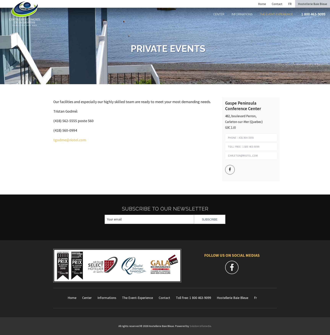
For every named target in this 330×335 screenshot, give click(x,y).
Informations (242, 14)
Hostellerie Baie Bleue (312, 4)
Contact (277, 4)
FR (290, 4)
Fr (255, 297)
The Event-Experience (276, 14)
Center (218, 14)
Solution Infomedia (200, 326)
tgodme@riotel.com (69, 139)
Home (262, 4)
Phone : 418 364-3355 (241, 137)
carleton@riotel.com (243, 155)
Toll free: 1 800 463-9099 (244, 146)
